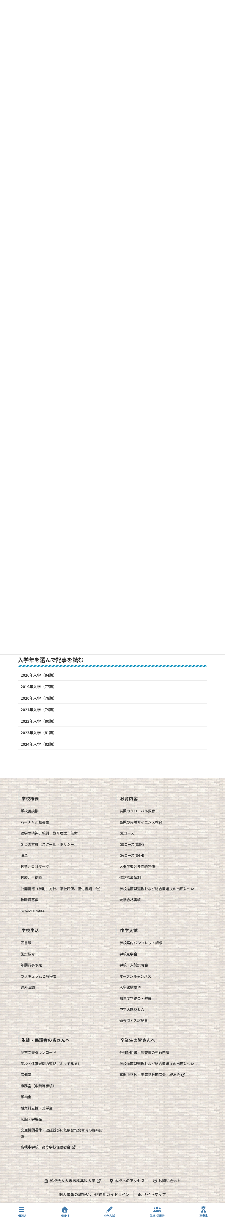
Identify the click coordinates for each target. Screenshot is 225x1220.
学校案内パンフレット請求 (140, 942)
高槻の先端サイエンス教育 (140, 822)
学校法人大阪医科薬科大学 (72, 1180)
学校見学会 (128, 954)
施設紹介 (28, 954)
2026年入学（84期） (39, 675)
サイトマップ (154, 1194)
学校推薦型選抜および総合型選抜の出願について (158, 888)
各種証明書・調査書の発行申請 (144, 1052)
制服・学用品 (31, 1119)
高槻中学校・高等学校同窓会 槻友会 (150, 1074)
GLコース (126, 833)
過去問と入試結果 (133, 1020)
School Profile (32, 910)
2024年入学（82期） (39, 744)
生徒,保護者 (157, 1215)
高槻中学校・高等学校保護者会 (46, 1147)
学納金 (26, 1096)
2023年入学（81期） (39, 732)
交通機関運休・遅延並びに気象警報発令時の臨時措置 (62, 1132)
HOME (65, 1215)
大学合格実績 (130, 899)
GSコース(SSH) (131, 844)
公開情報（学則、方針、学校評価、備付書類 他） (62, 888)
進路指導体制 (130, 877)
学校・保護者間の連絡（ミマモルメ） (51, 1063)
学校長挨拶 (29, 810)
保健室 (26, 1074)
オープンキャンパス (135, 976)
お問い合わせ (169, 1180)
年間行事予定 (31, 965)
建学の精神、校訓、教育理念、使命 (49, 833)
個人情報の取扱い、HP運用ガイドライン (94, 1194)
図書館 (26, 942)
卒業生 (203, 1215)
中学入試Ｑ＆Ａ (131, 1009)
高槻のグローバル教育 (137, 810)
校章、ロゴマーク (35, 866)
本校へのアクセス (129, 1180)
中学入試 (109, 1215)
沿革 (24, 855)
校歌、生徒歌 (31, 877)
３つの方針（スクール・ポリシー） (49, 844)
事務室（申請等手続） (38, 1085)
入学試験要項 (130, 987)
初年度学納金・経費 (135, 998)
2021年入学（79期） (39, 709)
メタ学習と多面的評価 (137, 866)
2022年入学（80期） (39, 721)
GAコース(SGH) (131, 855)
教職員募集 (29, 899)
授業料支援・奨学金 (37, 1108)
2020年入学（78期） (39, 698)
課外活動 (28, 987)
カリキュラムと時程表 (38, 976)
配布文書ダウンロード (38, 1052)
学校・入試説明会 (133, 965)
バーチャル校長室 (35, 822)
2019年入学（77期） (39, 686)
